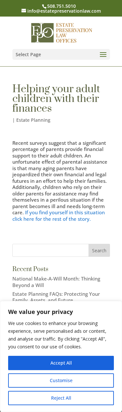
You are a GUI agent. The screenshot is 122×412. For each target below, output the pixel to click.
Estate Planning (33, 120)
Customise (61, 380)
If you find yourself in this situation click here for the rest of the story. (58, 215)
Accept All (61, 363)
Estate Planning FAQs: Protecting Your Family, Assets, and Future (56, 297)
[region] (61, 356)
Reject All (61, 398)
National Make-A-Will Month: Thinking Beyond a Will (56, 281)
